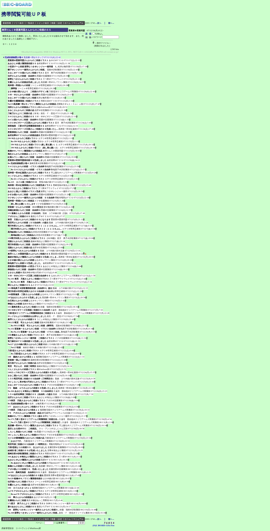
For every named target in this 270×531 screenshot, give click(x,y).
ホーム (68, 23)
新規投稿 (7, 23)
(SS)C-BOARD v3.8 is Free (103, 525)
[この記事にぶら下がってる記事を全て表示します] (6, 61)
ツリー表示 (18, 23)
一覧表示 (30, 23)
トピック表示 (43, 23)
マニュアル (78, 23)
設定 (60, 23)
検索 (53, 23)
